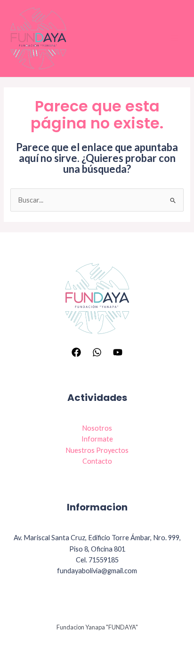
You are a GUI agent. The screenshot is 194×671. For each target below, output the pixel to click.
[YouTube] (117, 352)
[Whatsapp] (97, 352)
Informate (97, 439)
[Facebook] (76, 352)
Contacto (97, 461)
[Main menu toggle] (175, 38)
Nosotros (97, 428)
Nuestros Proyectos (97, 450)
